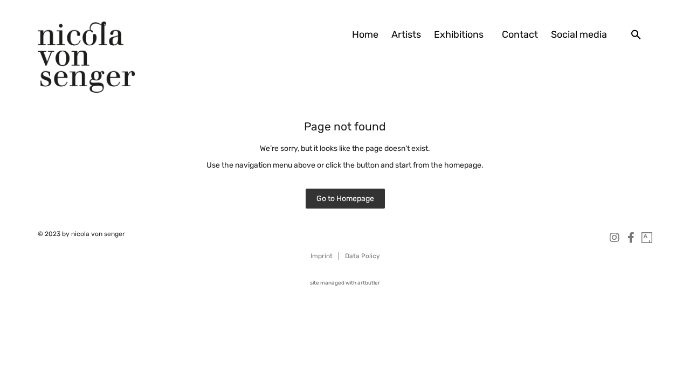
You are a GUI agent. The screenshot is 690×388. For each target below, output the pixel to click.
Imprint (321, 256)
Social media (579, 34)
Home (365, 34)
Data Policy (362, 256)
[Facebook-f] (630, 237)
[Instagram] (614, 237)
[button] (636, 34)
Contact (520, 34)
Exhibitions (459, 34)
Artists (406, 34)
